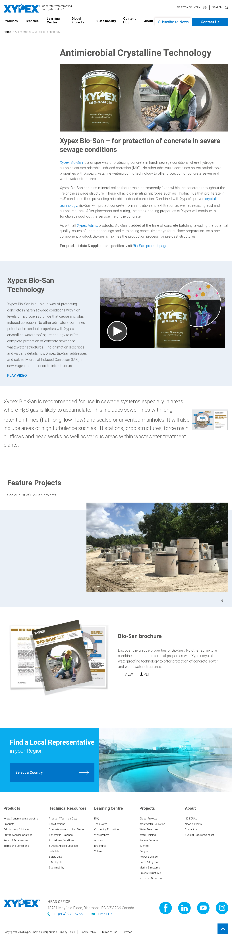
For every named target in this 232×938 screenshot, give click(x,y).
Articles (98, 840)
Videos (98, 851)
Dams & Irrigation (149, 862)
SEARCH (217, 7)
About (148, 21)
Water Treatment (149, 829)
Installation (55, 851)
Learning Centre (53, 20)
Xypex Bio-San (71, 162)
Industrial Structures (151, 878)
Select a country (188, 7)
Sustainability (106, 21)
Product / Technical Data (63, 818)
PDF (147, 674)
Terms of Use (109, 932)
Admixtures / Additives (16, 829)
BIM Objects (56, 862)
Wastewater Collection (152, 824)
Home (7, 32)
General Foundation (151, 840)
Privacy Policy (67, 932)
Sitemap (127, 932)
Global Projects (77, 20)
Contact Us (210, 22)
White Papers (101, 834)
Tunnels (144, 845)
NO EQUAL (191, 818)
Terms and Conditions (16, 845)
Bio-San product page (150, 246)
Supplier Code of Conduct (199, 834)
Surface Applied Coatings (18, 834)
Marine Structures (150, 867)
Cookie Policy (88, 932)
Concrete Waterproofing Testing (67, 829)
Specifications (57, 824)
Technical (32, 21)
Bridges (144, 851)
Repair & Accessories (16, 840)
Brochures (100, 845)
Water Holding (148, 834)
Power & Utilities (149, 856)
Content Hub (129, 20)
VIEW (129, 674)
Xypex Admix (87, 225)
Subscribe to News (173, 22)
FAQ (96, 818)
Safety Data (55, 856)
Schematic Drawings (61, 834)
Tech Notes (100, 824)
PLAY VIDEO (17, 375)
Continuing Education (106, 829)
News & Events (193, 824)
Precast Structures (150, 873)
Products (11, 21)
